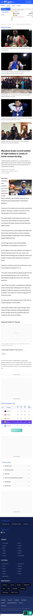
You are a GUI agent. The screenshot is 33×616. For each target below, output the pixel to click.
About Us (10, 600)
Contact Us (3, 605)
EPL (3, 14)
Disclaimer (23, 600)
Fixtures (4, 545)
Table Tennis (14, 592)
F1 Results (17, 362)
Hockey (19, 584)
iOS (2, 368)
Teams (4, 553)
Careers (21, 602)
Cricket (10, 360)
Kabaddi (15, 588)
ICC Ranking (21, 555)
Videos (13, 5)
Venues (4, 555)
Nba (9, 588)
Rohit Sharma (8, 485)
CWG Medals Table (9, 470)
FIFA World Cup (8, 466)
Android (28, 366)
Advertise (3, 600)
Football (14, 360)
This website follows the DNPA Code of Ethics (11, 608)
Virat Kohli (7, 473)
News (8, 5)
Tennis (12, 584)
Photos (19, 5)
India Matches (5, 12)
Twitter (17, 364)
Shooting (22, 588)
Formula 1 (4, 584)
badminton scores (10, 362)
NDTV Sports (24, 362)
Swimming (5, 592)
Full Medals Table (16, 430)
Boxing (3, 5)
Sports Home (4, 24)
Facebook (5, 364)
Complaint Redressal (12, 602)
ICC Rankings (8, 481)
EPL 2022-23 (21, 563)
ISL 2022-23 (5, 563)
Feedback (17, 600)
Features (20, 550)
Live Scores (5, 543)
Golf (3, 588)
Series (19, 543)
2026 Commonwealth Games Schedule (13, 477)
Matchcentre (5, 576)
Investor (3, 602)
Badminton (27, 584)
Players (19, 553)
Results (19, 545)
